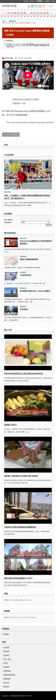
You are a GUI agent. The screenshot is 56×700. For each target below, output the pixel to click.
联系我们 (6, 634)
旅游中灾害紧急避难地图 (29, 259)
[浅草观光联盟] (13, 6)
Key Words (8, 220)
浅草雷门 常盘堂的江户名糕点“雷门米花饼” (21, 476)
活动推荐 (6, 667)
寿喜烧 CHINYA (10, 425)
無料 (12, 46)
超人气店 (6, 682)
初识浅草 (6, 651)
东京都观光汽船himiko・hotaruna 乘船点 (35, 291)
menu (50, 6)
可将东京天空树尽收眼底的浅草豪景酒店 (20, 527)
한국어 (53, 1)
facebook (32, 6)
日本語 (26, 1)
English (32, 1)
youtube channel (28, 6)
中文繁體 (46, 1)
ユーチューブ (17, 45)
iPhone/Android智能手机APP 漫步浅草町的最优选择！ (36, 242)
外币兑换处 (24, 309)
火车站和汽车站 (25, 275)
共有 (23, 45)
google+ (39, 6)
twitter (36, 6)
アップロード (17, 44)
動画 (27, 45)
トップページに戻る (11, 134)
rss (43, 6)
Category (7, 222)
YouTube (9, 44)
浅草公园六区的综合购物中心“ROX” (18, 578)
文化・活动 (7, 659)
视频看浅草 (9, 40)
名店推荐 (6, 655)
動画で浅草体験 (34, 45)
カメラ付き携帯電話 (28, 44)
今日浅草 (6, 647)
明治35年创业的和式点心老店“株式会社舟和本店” (23, 374)
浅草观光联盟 (21, 115)
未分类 (5, 663)
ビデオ (11, 45)
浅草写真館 (7, 671)
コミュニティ (39, 44)
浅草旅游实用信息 (9, 674)
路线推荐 (6, 686)
